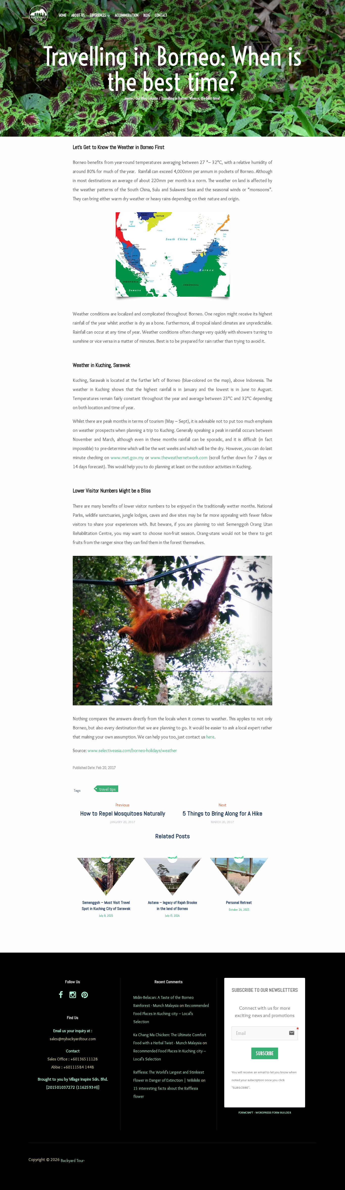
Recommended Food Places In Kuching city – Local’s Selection (171, 1013)
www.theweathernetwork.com (179, 457)
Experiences (98, 15)
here (210, 737)
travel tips (107, 789)
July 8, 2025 (106, 916)
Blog (146, 15)
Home (62, 15)
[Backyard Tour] (39, 15)
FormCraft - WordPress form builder (264, 1112)
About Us (78, 15)
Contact (161, 15)
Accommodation (126, 15)
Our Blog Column (147, 98)
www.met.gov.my (127, 457)
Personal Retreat (239, 902)
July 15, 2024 (172, 916)
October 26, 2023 (239, 909)
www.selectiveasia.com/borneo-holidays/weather (132, 750)
